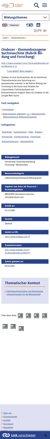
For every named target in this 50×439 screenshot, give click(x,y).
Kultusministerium (10, 141)
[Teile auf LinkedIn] (5, 326)
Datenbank (7, 132)
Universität (35, 137)
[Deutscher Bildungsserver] (12, 5)
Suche (5, 38)
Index (30, 132)
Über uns (7, 413)
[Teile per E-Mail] (13, 326)
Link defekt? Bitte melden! (20, 71)
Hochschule (8, 109)
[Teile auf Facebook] (28, 315)
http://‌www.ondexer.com (16, 236)
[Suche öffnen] (37, 5)
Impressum (8, 424)
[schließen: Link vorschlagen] (45, 435)
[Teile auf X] (36, 315)
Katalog (38, 132)
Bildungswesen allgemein (14, 114)
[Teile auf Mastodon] (20, 315)
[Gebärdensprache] (29, 25)
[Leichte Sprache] (38, 25)
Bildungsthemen (15, 17)
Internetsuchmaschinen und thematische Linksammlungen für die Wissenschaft (25, 292)
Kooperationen (10, 416)
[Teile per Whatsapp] (44, 315)
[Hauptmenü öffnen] (45, 5)
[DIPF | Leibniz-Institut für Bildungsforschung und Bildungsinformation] (40, 30)
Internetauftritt (26, 141)
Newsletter (8, 427)
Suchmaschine (20, 132)
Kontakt (7, 420)
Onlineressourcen (18, 38)
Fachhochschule (21, 137)
